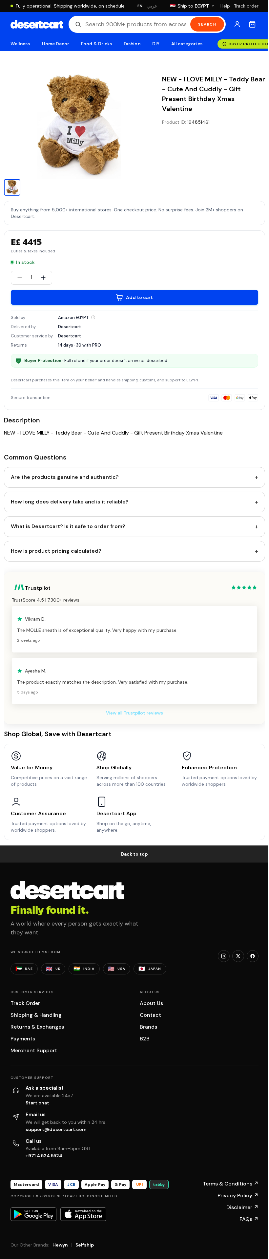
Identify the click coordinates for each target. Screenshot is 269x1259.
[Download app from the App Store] (83, 1214)
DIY (155, 44)
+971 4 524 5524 (44, 1156)
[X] (238, 956)
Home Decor (56, 44)
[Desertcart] (36, 24)
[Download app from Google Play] (33, 1214)
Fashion (132, 44)
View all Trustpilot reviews (134, 713)
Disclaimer (242, 1207)
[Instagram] (224, 956)
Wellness (20, 44)
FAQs (249, 1219)
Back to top (134, 854)
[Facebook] (253, 956)
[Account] (237, 24)
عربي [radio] (152, 6)
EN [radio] (139, 6)
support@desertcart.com (56, 1129)
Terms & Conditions (231, 1183)
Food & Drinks (96, 44)
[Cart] (252, 24)
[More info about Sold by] (93, 317)
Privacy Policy (238, 1195)
